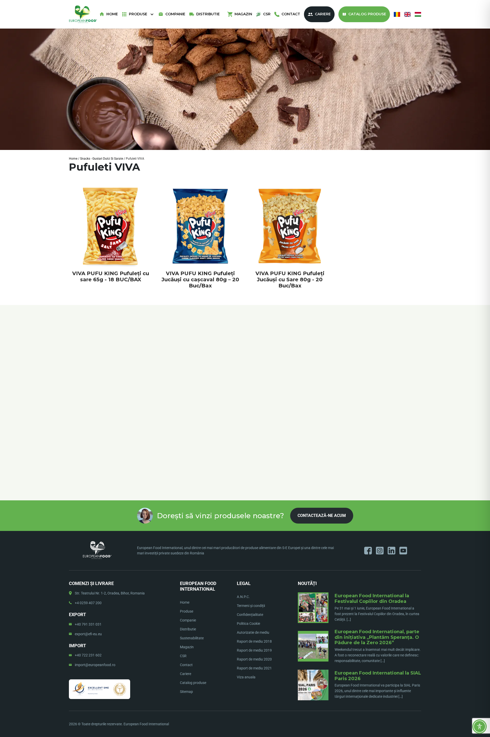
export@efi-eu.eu (88, 634)
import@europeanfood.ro (95, 665)
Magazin (243, 14)
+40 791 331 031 (88, 624)
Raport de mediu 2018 (254, 641)
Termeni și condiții (251, 606)
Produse (138, 14)
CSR (267, 14)
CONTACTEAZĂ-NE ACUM (322, 515)
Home (112, 14)
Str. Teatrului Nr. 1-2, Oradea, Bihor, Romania (110, 593)
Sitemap (186, 692)
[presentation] (69, 380)
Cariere (323, 14)
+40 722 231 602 (88, 655)
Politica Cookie (248, 623)
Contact (290, 14)
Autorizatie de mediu (253, 632)
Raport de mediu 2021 (254, 668)
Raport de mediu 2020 (254, 659)
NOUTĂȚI (307, 583)
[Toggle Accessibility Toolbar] (479, 726)
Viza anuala (246, 677)
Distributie (208, 14)
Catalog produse (367, 14)
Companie (175, 14)
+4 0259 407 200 (88, 603)
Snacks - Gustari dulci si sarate (101, 158)
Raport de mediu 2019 (254, 650)
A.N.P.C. (243, 597)
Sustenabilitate (192, 638)
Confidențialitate (250, 615)
